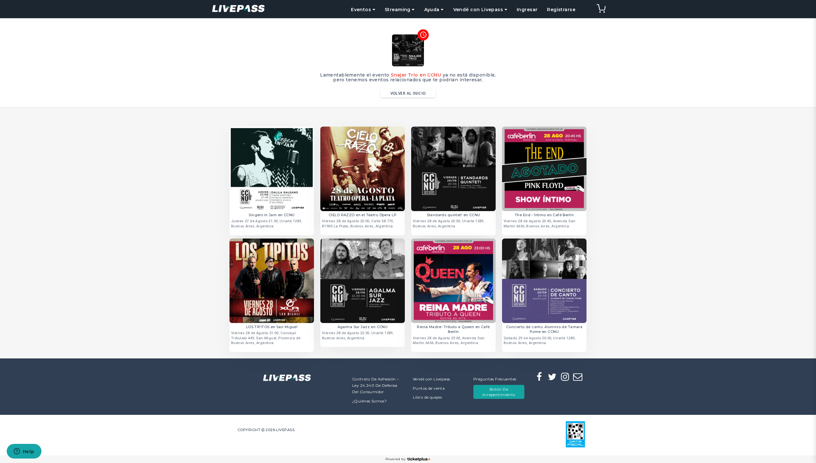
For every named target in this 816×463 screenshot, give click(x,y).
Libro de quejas (427, 397)
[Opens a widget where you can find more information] (23, 452)
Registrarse (561, 9)
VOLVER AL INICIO (408, 93)
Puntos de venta (429, 388)
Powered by (395, 459)
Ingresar (527, 9)
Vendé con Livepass (431, 379)
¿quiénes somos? (369, 401)
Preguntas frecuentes (494, 379)
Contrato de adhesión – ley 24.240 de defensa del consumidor (375, 385)
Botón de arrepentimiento (498, 392)
